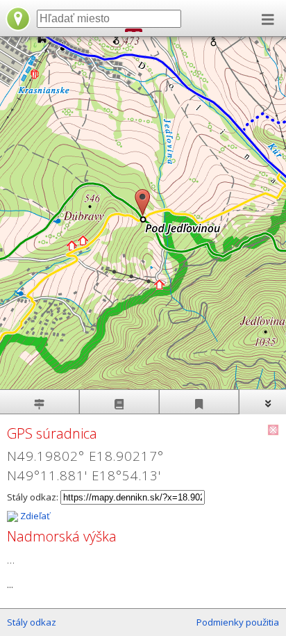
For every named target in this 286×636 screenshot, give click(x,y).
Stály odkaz (31, 622)
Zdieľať (34, 515)
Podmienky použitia (237, 622)
